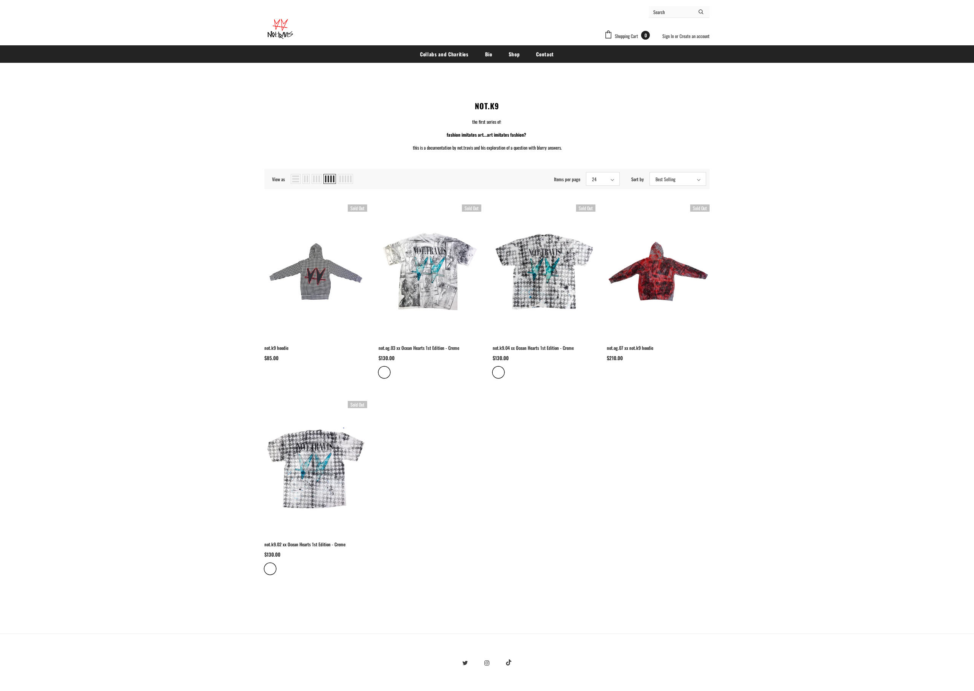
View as (278, 179)
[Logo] (279, 29)
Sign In (668, 36)
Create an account (695, 36)
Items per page (567, 179)
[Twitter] (465, 662)
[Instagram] (487, 662)
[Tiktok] (509, 662)
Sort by (637, 179)
